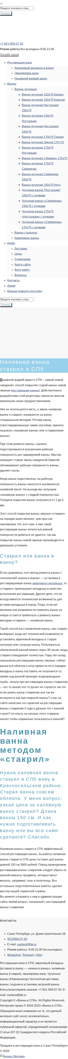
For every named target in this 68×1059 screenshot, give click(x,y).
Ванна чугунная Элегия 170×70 (43, 142)
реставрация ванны (25, 390)
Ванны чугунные (26, 89)
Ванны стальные (26, 232)
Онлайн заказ (9, 54)
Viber (39, 954)
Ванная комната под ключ (24, 291)
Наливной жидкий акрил (31, 78)
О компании (22, 259)
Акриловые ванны (27, 238)
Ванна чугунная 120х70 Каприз (42, 94)
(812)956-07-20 (17, 938)
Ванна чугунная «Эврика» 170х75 (44, 158)
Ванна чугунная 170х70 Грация (43, 136)
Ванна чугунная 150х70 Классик (43, 99)
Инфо (11, 243)
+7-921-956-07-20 (11, 43)
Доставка (21, 248)
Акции (11, 285)
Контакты (13, 280)
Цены (18, 253)
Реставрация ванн (19, 62)
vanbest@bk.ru (26, 944)
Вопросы (21, 275)
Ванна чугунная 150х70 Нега (41, 184)
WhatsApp (14, 954)
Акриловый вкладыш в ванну (34, 67)
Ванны (11, 83)
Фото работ (22, 269)
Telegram (28, 954)
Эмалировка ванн (27, 73)
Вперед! (5, 13)
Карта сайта (23, 264)
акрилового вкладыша (47, 583)
